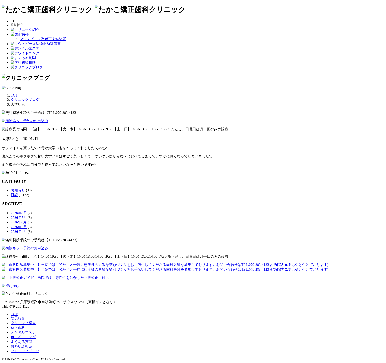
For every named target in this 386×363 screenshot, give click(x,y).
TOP (14, 314)
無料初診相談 (21, 346)
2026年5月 (19, 227)
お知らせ (18, 190)
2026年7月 (19, 217)
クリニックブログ (25, 351)
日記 (14, 195)
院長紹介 (18, 318)
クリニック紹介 (23, 323)
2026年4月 (19, 232)
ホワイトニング (23, 337)
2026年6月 (19, 222)
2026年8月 (19, 213)
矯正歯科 (18, 327)
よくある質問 (21, 342)
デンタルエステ (23, 332)
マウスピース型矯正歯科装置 (43, 39)
